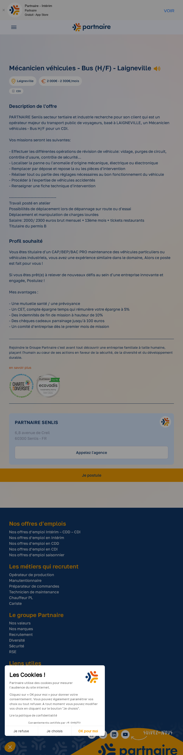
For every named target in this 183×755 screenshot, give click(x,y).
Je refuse (21, 731)
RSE (12, 651)
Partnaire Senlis (36, 422)
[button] (10, 747)
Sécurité (16, 646)
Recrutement (21, 634)
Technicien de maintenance (34, 592)
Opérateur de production (31, 574)
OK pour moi (88, 731)
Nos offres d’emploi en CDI (33, 549)
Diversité (17, 640)
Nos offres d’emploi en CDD (34, 543)
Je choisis (55, 731)
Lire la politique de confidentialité (33, 715)
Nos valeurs (19, 623)
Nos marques (21, 628)
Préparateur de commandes (34, 586)
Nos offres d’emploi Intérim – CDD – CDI (45, 531)
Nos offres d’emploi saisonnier (36, 554)
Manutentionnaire (25, 580)
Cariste (15, 603)
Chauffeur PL (21, 597)
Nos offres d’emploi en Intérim (36, 537)
